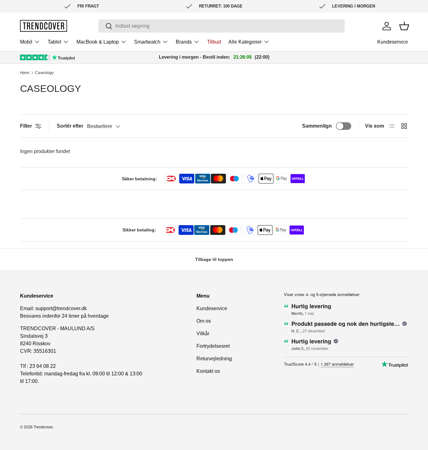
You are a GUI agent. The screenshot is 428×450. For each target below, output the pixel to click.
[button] (404, 26)
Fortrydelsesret (213, 346)
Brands (184, 42)
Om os (203, 321)
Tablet (54, 42)
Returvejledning (214, 358)
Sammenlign (317, 126)
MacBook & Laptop (97, 42)
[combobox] (221, 26)
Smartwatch (147, 42)
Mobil (26, 42)
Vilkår (202, 333)
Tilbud (214, 42)
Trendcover (43, 427)
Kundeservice (392, 42)
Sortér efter (70, 126)
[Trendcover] (43, 26)
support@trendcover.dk (61, 308)
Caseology (44, 73)
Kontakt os (208, 371)
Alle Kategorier (245, 42)
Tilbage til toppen (214, 259)
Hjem (24, 73)
